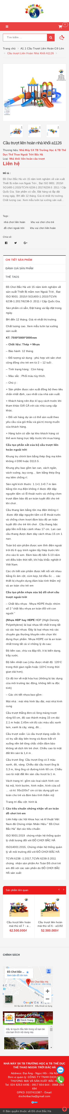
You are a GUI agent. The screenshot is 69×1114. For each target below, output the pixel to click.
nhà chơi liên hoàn (14, 222)
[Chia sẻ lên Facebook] (6, 243)
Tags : (6, 216)
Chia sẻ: (7, 237)
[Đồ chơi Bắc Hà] (34, 11)
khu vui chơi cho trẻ (42, 222)
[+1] (25, 243)
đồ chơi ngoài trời (14, 228)
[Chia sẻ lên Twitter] (16, 243)
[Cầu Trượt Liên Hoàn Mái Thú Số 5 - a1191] (50, 908)
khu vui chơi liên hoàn (43, 228)
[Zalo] (60, 1070)
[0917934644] (60, 1079)
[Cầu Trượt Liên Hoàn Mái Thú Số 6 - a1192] (18, 908)
